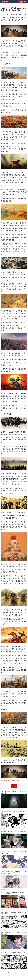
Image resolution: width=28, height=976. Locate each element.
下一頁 (14, 786)
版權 (14, 973)
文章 (21, 1)
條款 (10, 973)
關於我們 (2, 973)
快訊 (25, 1)
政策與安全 (7, 973)
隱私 (12, 973)
